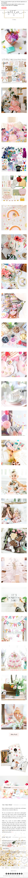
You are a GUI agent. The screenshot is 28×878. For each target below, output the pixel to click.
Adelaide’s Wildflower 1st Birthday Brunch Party (14, 247)
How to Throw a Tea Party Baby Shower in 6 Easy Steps (14, 658)
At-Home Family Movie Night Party (14, 335)
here (12, 832)
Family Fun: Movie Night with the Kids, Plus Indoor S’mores (14, 541)
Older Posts (14, 735)
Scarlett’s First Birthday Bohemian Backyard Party (14, 717)
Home (3, 867)
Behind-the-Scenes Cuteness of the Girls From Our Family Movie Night (14, 512)
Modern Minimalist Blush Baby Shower (14, 570)
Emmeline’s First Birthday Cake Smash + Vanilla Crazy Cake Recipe (14, 482)
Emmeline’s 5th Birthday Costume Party (14, 277)
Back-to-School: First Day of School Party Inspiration (14, 189)
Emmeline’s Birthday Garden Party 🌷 (14, 306)
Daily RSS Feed (9, 856)
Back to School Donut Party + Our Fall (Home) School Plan (14, 424)
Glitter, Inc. (14, 11)
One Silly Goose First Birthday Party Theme (14, 71)
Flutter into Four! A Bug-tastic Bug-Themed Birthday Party (14, 42)
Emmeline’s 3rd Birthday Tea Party (14, 394)
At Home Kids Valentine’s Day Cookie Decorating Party (14, 365)
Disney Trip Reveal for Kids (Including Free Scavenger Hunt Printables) (14, 130)
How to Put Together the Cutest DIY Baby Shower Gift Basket (14, 453)
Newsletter (19, 856)
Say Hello (7, 867)
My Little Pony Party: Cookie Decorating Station (14, 629)
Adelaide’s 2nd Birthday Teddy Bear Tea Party (14, 101)
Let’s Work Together (15, 867)
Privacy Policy (13, 870)
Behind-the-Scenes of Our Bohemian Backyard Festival (14, 688)
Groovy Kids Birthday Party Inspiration (14, 218)
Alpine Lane (22, 876)
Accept (4, 7)
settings (15, 5)
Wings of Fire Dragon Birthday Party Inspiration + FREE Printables (14, 159)
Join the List (23, 867)
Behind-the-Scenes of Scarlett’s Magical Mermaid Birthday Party (14, 600)
